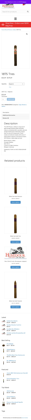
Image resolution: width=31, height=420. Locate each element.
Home (3, 29)
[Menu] (15, 18)
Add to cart (11, 99)
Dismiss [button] (24, 2)
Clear (10, 87)
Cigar (20, 104)
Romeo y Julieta (12, 29)
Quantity (4, 84)
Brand (6, 29)
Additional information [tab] (9, 115)
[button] (26, 34)
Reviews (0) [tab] (6, 118)
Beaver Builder (25, 417)
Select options (16, 202)
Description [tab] (6, 112)
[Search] (27, 11)
